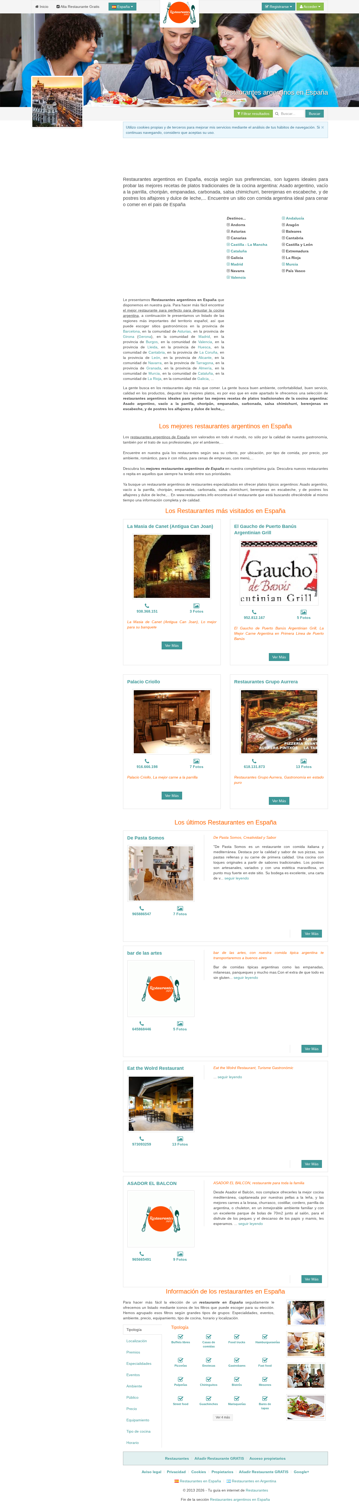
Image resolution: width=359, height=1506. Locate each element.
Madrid (204, 336)
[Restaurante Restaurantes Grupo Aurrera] (279, 722)
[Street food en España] (180, 1398)
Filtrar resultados (254, 113)
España (123, 6)
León (156, 357)
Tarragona (204, 363)
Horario (132, 1443)
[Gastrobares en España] (236, 1360)
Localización (136, 1341)
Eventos (133, 1375)
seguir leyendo (236, 878)
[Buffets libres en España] (180, 1337)
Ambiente (134, 1386)
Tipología (134, 1329)
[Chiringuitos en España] (208, 1379)
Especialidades (138, 1363)
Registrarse (279, 6)
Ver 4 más (223, 1417)
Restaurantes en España (200, 1481)
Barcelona (131, 331)
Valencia (205, 342)
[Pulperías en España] (180, 1379)
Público (132, 1397)
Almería (205, 368)
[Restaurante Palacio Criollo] (171, 722)
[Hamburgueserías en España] (265, 1337)
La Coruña (208, 352)
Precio (131, 1409)
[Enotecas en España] (208, 1360)
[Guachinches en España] (208, 1398)
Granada (153, 368)
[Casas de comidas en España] (208, 1337)
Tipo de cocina (138, 1431)
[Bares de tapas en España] (265, 1398)
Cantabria (156, 352)
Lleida (152, 347)
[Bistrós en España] (236, 1379)
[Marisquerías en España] (236, 1398)
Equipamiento (137, 1420)
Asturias (184, 331)
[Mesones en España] (265, 1379)
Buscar (314, 113)
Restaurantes (257, 1490)
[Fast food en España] (265, 1360)
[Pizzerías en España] (180, 1360)
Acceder (310, 6)
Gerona (145, 336)
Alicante (205, 357)
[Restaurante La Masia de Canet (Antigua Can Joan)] (171, 566)
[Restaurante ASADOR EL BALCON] (160, 1218)
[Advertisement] (72, 330)
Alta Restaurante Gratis (79, 6)
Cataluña (205, 373)
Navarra (155, 363)
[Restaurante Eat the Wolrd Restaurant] (160, 1103)
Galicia (203, 378)
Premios (133, 1352)
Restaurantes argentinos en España (240, 1499)
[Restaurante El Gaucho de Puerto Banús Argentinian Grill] (279, 573)
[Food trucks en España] (236, 1337)
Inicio (43, 6)
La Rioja (154, 378)
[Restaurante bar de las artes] (160, 988)
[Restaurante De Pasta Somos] (160, 873)
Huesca (204, 347)
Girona (128, 336)
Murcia (154, 373)
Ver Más (172, 645)
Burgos (152, 342)
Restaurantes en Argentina (253, 1481)
